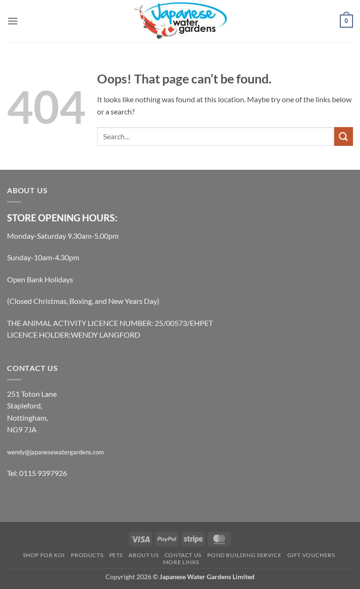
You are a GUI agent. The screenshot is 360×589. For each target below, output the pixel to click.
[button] (12, 20)
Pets (116, 555)
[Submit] (343, 136)
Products (87, 555)
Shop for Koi (44, 555)
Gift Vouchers (311, 555)
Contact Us (183, 555)
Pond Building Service (244, 555)
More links (181, 562)
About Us (143, 555)
